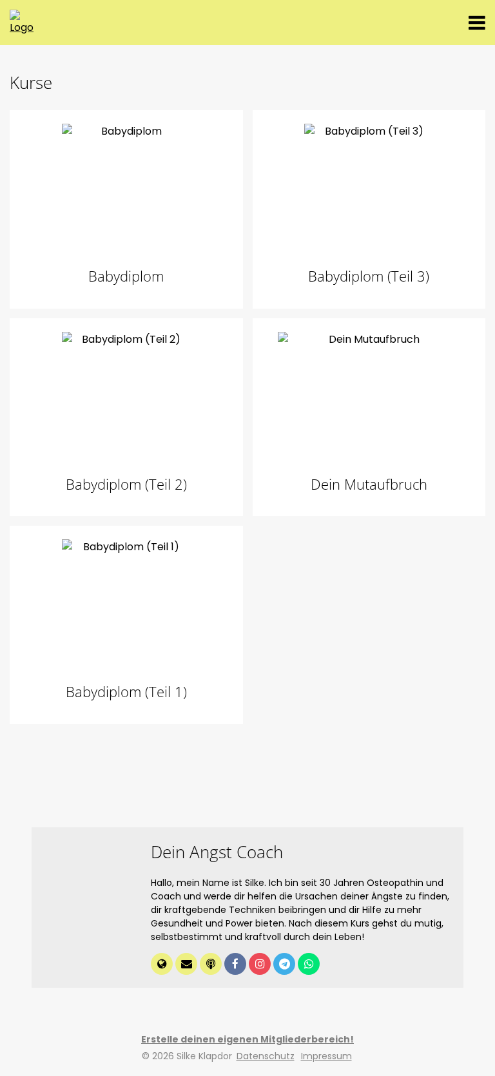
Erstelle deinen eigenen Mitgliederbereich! (247, 1039)
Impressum (326, 1056)
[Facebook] (236, 964)
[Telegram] (285, 964)
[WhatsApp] (309, 964)
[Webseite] (163, 964)
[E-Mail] (187, 964)
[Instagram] (261, 964)
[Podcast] (212, 964)
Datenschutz (266, 1056)
